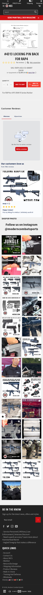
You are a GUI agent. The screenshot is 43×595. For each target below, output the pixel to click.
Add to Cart (20, 84)
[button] (21, 73)
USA (12, 580)
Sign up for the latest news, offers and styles (20, 514)
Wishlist (6, 561)
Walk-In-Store (9, 571)
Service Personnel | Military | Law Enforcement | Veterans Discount (16, 533)
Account (6, 553)
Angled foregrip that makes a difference (19, 542)
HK (17, 580)
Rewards (39, 3)
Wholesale (7, 577)
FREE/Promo (17, 3)
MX (21, 580)
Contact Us (7, 555)
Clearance (5, 3)
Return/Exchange (10, 563)
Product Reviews (10, 569)
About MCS (7, 558)
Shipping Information (12, 566)
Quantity (5, 81)
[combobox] (20, 12)
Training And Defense (12, 574)
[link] (11, 245)
